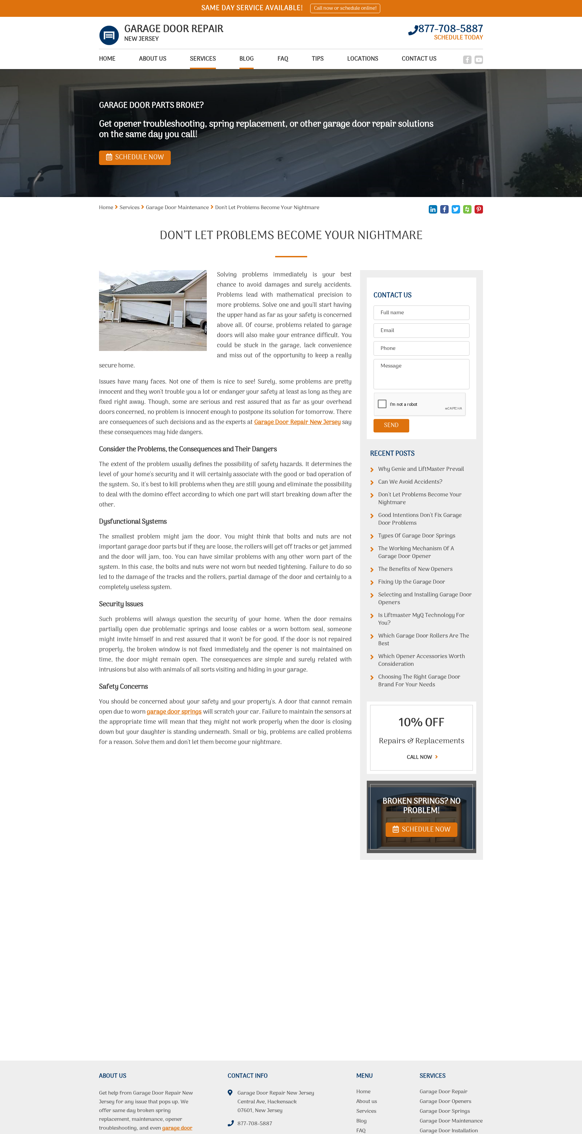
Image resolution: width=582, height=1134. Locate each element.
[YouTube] (479, 60)
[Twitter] (456, 209)
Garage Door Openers (445, 1102)
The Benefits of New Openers (415, 569)
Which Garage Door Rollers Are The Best (423, 640)
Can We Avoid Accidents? (410, 482)
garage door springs (174, 712)
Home (107, 59)
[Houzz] (467, 209)
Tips (318, 59)
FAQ (283, 59)
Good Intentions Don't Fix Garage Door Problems (420, 519)
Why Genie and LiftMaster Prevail (421, 469)
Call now (420, 757)
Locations (362, 59)
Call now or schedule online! (345, 8)
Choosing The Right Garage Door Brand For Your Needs (419, 681)
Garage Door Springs (445, 1112)
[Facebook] (467, 60)
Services (203, 59)
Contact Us (419, 59)
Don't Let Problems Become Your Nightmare (420, 499)
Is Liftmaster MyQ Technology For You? (421, 619)
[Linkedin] (433, 209)
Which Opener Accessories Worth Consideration (421, 660)
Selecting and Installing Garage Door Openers (425, 599)
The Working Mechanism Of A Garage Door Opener (416, 552)
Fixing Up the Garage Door (411, 582)
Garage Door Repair (443, 1092)
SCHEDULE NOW (425, 829)
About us (152, 59)
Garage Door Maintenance (177, 207)
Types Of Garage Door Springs (416, 536)
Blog (246, 59)
